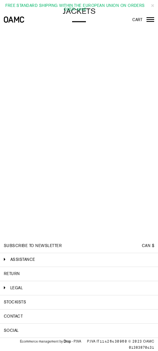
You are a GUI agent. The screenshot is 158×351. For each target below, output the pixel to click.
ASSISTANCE (22, 259)
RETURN (12, 273)
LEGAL (16, 287)
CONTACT (13, 316)
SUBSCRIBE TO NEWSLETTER (33, 245)
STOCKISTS (15, 302)
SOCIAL (11, 330)
